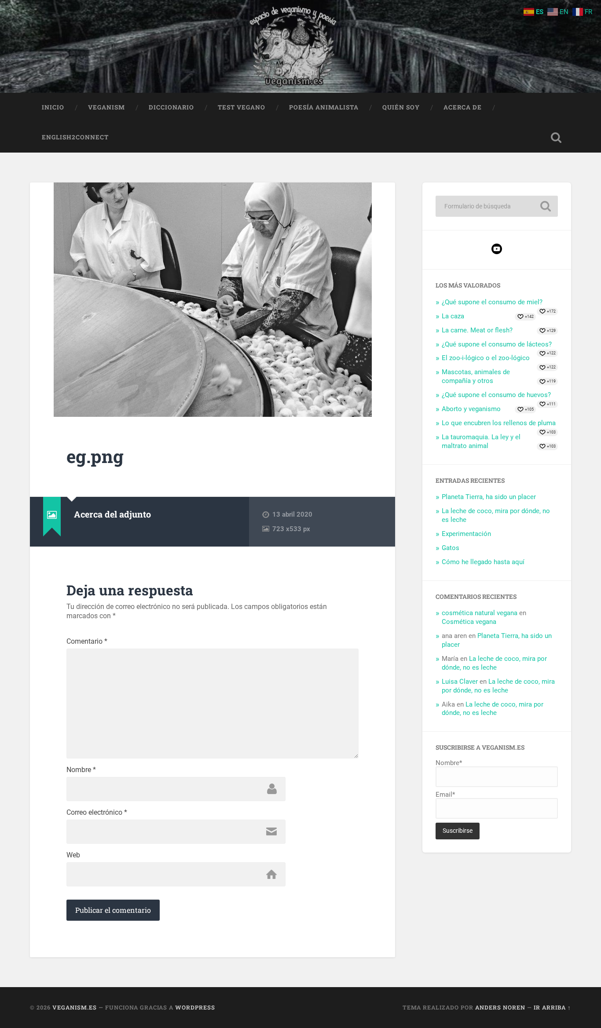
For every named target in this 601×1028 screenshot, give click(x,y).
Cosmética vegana (469, 622)
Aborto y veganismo (471, 409)
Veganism (106, 107)
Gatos (450, 548)
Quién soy (401, 107)
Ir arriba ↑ (552, 1007)
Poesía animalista (324, 107)
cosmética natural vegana (479, 613)
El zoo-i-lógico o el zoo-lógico (486, 358)
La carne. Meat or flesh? (477, 330)
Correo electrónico (96, 812)
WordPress (195, 1007)
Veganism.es (74, 1007)
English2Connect (75, 137)
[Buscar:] (497, 206)
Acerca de (462, 107)
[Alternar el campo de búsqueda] (556, 138)
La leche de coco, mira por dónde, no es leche (494, 663)
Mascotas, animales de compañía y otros (476, 376)
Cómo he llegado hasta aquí (483, 562)
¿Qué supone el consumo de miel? (492, 302)
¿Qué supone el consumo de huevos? (496, 395)
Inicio (53, 107)
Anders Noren (500, 1007)
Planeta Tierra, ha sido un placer (489, 497)
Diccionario (171, 107)
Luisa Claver (460, 681)
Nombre (81, 769)
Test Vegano (241, 107)
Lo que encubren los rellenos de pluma (499, 423)
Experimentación (466, 534)
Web (73, 855)
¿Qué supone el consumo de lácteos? (497, 344)
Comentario (86, 641)
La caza (453, 316)
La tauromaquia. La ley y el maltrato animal (481, 441)
